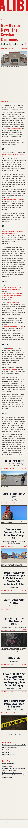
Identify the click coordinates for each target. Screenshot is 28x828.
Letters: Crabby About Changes (9, 755)
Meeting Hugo (5, 752)
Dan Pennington (4, 630)
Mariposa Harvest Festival (8, 763)
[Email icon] (12, 101)
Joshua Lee (3, 590)
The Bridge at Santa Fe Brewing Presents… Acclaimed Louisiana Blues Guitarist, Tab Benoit (13, 774)
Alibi (2, 609)
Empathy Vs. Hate (6, 750)
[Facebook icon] (5, 101)
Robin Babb (3, 546)
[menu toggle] (2, 13)
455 (16, 734)
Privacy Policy (6, 823)
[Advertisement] (14, 84)
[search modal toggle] (25, 13)
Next (19, 734)
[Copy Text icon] (9, 101)
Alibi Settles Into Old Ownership (9, 747)
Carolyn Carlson (4, 503)
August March (4, 48)
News (3, 20)
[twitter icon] (7, 101)
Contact (12, 823)
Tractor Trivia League (7, 766)
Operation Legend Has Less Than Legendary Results (14, 745)
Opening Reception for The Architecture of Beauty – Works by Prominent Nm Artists (13, 769)
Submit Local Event (21, 823)
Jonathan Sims (4, 468)
